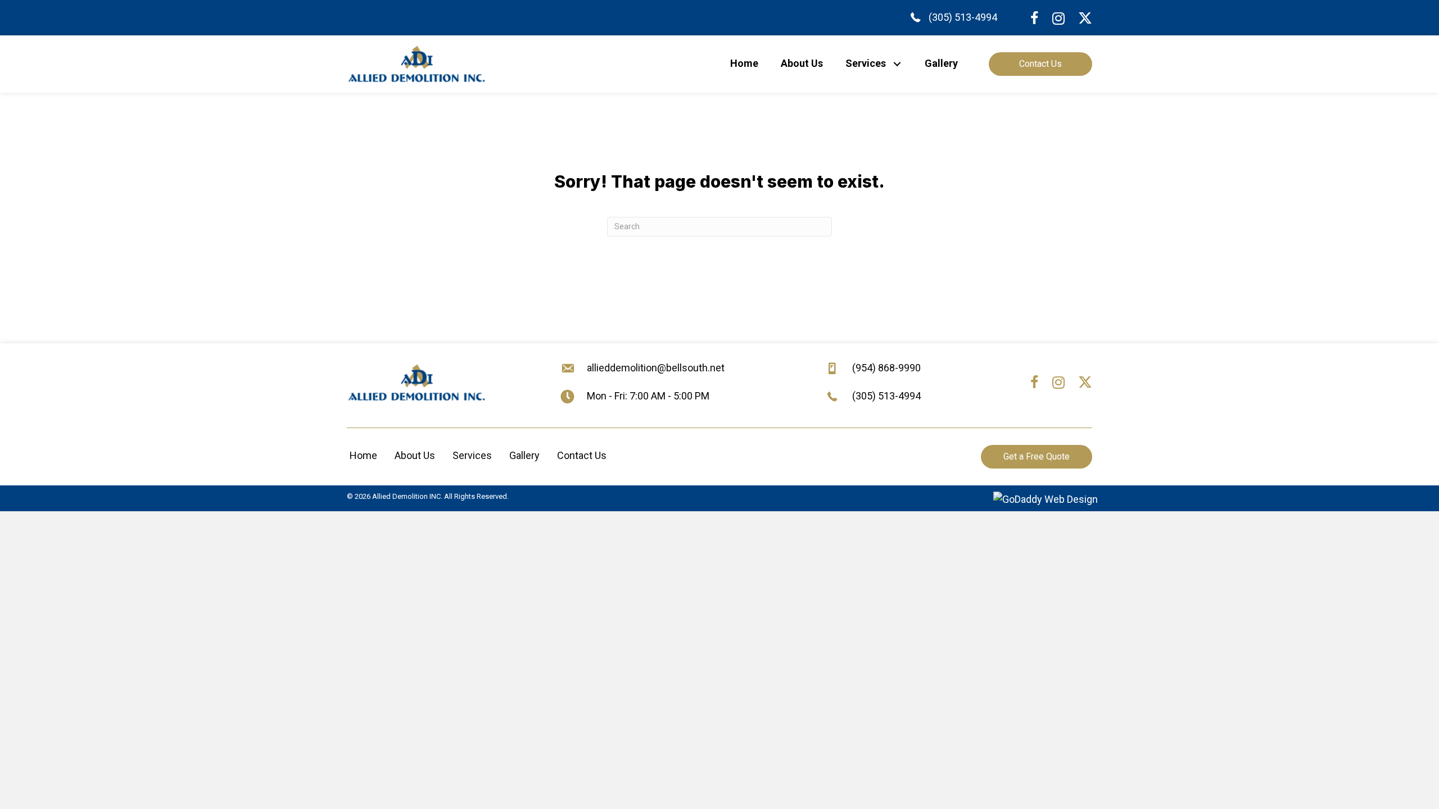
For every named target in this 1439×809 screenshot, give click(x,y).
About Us (415, 455)
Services (472, 455)
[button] (897, 64)
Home (363, 455)
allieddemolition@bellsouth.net (656, 368)
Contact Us (582, 455)
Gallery (524, 455)
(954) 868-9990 (886, 368)
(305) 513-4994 (963, 17)
